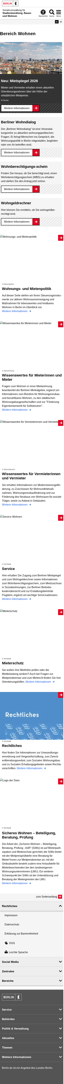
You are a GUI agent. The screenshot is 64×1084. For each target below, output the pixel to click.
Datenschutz (12, 924)
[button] (58, 21)
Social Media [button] (10, 961)
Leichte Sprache (18, 952)
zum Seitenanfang (46, 896)
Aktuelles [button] (8, 1038)
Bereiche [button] (7, 980)
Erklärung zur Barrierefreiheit (21, 933)
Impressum (11, 915)
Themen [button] (7, 1047)
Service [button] (7, 1009)
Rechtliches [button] (9, 906)
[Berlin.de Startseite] (10, 3)
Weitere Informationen (17, 108)
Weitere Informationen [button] (16, 1057)
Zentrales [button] (8, 971)
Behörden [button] (8, 1019)
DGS (12, 943)
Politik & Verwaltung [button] (15, 1028)
